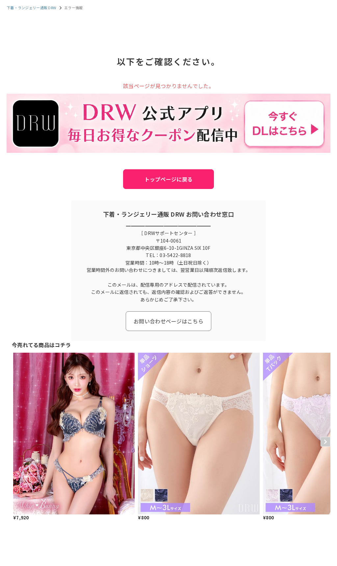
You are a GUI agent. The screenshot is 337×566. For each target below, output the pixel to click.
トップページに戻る (168, 179)
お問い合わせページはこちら (168, 321)
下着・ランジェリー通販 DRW (31, 7)
